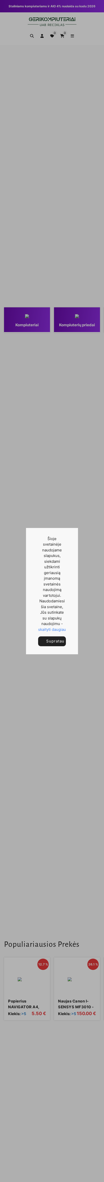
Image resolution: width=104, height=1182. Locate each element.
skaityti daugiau (52, 629)
